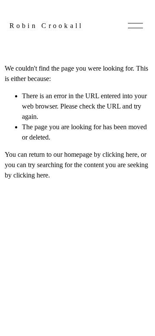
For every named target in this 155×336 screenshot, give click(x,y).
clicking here (119, 154)
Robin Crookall (46, 25)
